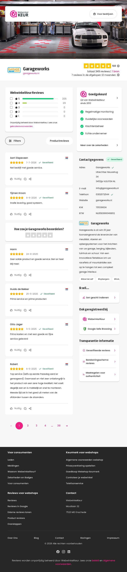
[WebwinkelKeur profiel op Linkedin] (69, 551)
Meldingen (13, 465)
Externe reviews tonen (19, 512)
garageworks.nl (31, 73)
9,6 (115, 66)
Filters (17, 141)
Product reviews (16, 518)
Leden (11, 459)
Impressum (113, 537)
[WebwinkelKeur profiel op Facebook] (57, 551)
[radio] (86, 65)
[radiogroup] (97, 65)
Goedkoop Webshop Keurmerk (82, 471)
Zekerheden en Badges (20, 477)
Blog (36, 537)
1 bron (115, 71)
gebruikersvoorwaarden (21, 126)
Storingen (85, 537)
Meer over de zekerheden (94, 145)
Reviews (12, 500)
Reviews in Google (18, 506)
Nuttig (17, 178)
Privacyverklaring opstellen (80, 465)
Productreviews (59, 141)
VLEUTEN (108, 181)
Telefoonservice (74, 483)
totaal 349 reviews (98, 71)
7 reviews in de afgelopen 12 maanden (94, 75)
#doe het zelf (87, 279)
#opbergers (103, 279)
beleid (95, 560)
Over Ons (13, 537)
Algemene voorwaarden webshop (84, 459)
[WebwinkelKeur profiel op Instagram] (63, 551)
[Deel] (30, 178)
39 (58, 425)
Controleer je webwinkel (79, 477)
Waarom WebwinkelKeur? (22, 471)
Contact (59, 537)
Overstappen (15, 524)
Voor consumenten (18, 483)
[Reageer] (25, 178)
